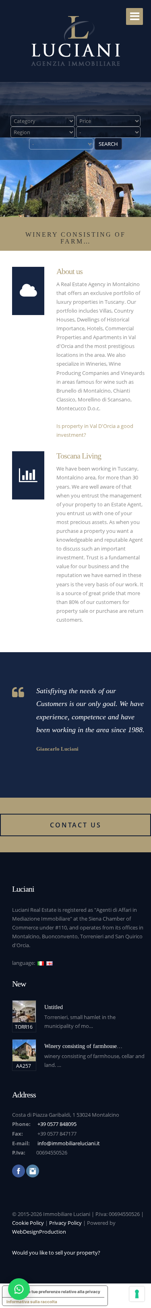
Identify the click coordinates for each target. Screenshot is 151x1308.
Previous (7, 116)
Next (143, 116)
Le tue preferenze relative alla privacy (63, 1291)
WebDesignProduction (39, 1231)
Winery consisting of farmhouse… (83, 1046)
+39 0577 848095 (57, 1124)
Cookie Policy (28, 1222)
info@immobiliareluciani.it (68, 1143)
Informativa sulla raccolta (31, 1301)
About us (69, 271)
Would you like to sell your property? (56, 1252)
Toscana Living (78, 455)
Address (24, 1094)
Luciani (23, 888)
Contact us (75, 825)
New (19, 983)
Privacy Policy (65, 1222)
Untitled (53, 1007)
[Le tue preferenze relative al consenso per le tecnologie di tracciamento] (137, 1294)
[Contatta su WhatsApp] (19, 1289)
